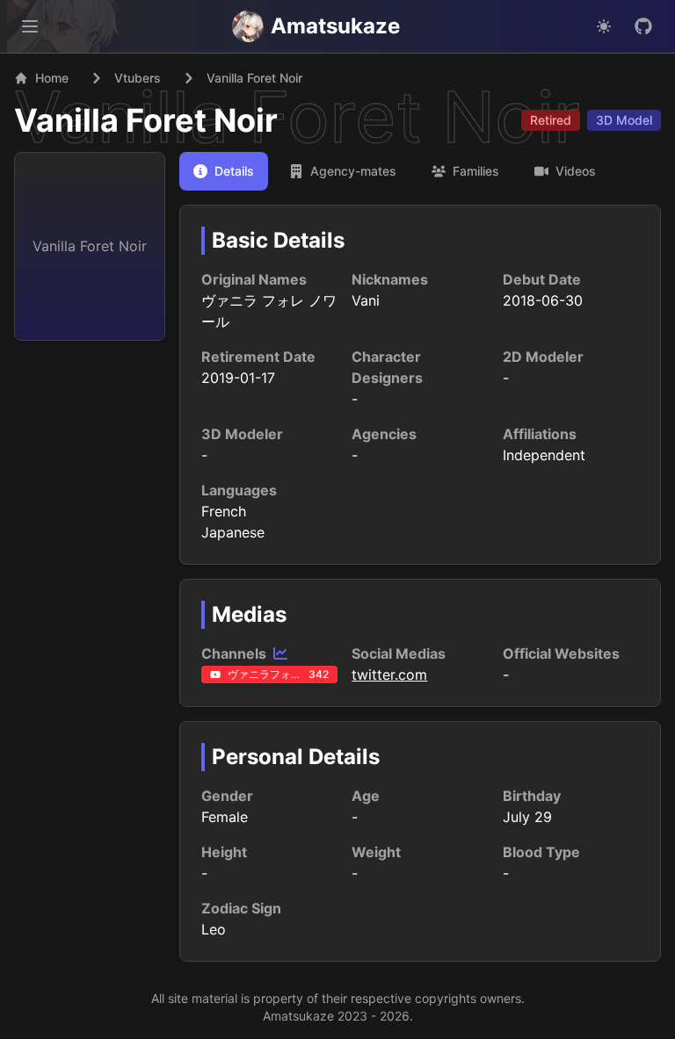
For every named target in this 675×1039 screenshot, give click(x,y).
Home (52, 77)
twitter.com (389, 674)
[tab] (223, 171)
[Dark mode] (603, 26)
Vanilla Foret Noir (146, 120)
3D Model (624, 119)
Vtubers (137, 77)
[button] (29, 26)
